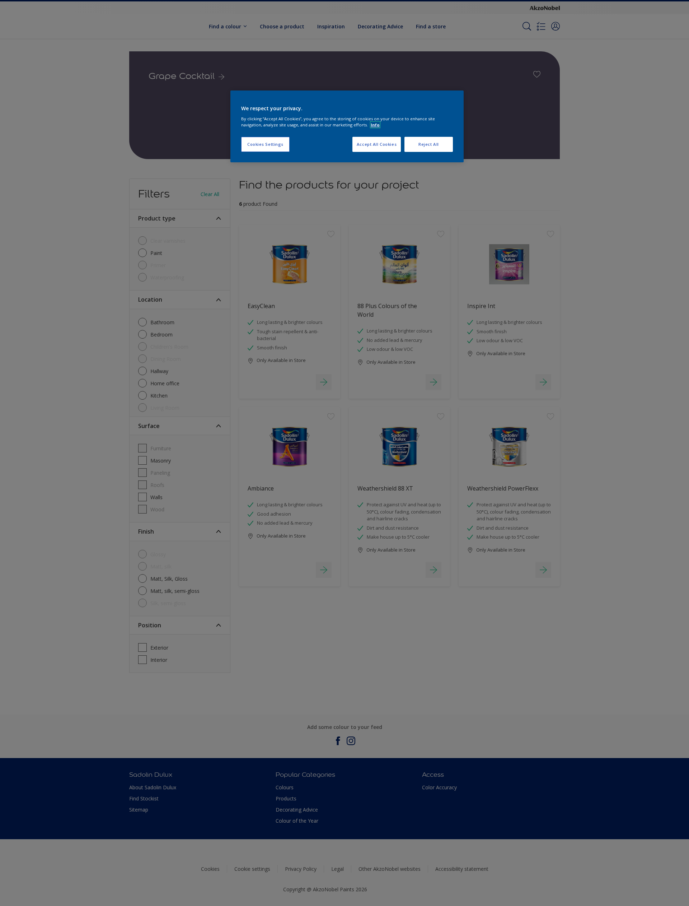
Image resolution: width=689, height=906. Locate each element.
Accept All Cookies (377, 144)
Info (375, 124)
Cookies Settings (265, 144)
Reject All (428, 144)
